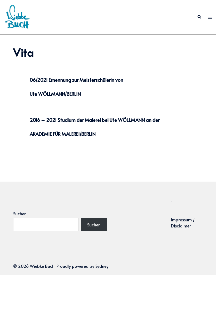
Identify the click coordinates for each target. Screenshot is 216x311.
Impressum (181, 219)
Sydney (102, 266)
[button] (199, 17)
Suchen (20, 213)
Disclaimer (181, 226)
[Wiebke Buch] (17, 16)
